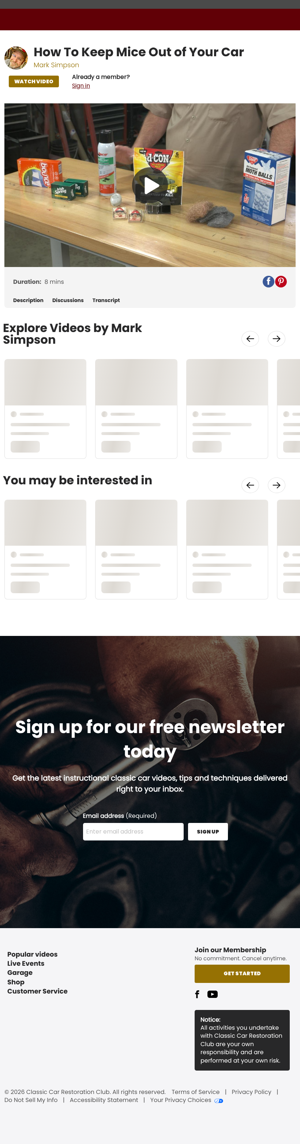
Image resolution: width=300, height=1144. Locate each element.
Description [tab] (28, 300)
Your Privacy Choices (180, 1100)
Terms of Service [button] (196, 1092)
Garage (20, 972)
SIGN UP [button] (208, 831)
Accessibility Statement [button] (104, 1100)
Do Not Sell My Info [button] (31, 1100)
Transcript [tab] (106, 300)
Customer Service (37, 991)
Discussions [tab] (68, 300)
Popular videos (32, 954)
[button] (101, 81)
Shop (16, 982)
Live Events (26, 963)
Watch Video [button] (33, 81)
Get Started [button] (242, 973)
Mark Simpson (56, 65)
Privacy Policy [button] (251, 1092)
